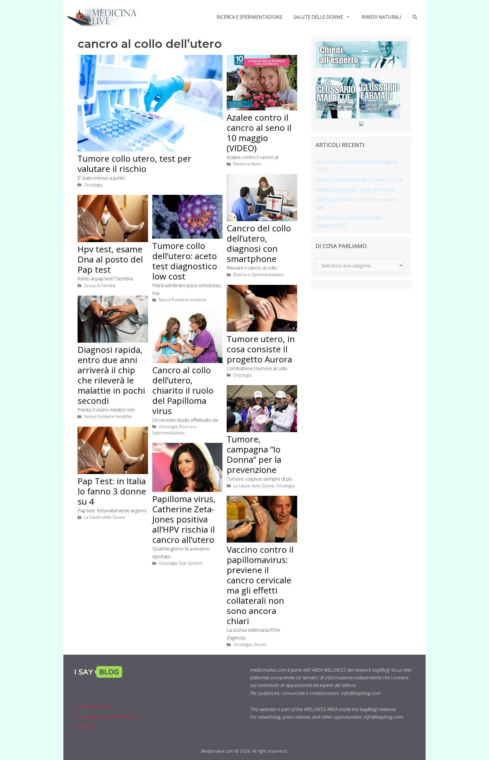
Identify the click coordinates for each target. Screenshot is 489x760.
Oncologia (93, 184)
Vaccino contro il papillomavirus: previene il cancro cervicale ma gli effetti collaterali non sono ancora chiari (260, 585)
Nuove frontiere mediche (182, 299)
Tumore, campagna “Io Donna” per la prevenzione (254, 454)
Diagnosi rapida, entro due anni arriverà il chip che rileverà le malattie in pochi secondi (111, 375)
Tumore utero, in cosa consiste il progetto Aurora (261, 349)
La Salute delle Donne (253, 485)
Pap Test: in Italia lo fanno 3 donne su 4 (112, 491)
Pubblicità (85, 726)
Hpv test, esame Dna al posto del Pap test (110, 259)
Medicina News (247, 163)
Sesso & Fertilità (99, 285)
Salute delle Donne (318, 17)
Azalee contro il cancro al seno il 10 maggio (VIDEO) (259, 133)
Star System (190, 563)
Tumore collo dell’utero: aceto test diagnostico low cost (184, 261)
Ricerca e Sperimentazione (249, 17)
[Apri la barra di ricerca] (415, 17)
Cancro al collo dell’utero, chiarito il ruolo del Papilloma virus (182, 390)
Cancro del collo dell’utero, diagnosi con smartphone (259, 243)
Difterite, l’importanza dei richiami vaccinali (359, 179)
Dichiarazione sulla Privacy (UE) (107, 716)
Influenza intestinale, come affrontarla (355, 189)
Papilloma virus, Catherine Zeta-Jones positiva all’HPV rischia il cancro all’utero (184, 519)
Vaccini (260, 644)
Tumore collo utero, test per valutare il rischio (134, 163)
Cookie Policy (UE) (94, 706)
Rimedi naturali (381, 17)
